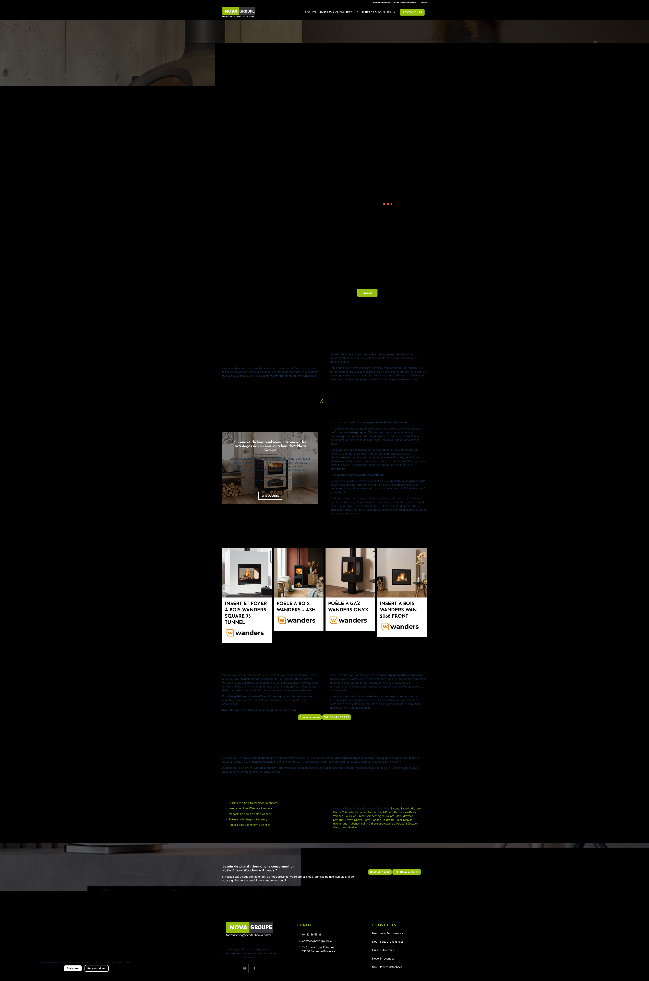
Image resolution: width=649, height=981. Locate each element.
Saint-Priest (385, 812)
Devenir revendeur (382, 2)
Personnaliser (96, 968)
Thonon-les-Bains (405, 812)
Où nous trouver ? (383, 950)
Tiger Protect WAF (394, 266)
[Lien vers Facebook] (254, 968)
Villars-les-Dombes (354, 812)
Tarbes (372, 812)
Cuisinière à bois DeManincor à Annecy (253, 803)
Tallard (390, 816)
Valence (338, 816)
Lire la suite (270, 486)
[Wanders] (247, 633)
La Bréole (388, 819)
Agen (381, 816)
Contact (423, 2)
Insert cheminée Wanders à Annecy (251, 808)
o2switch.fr (377, 266)
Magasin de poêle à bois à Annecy (250, 814)
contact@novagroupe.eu (317, 941)
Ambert (372, 816)
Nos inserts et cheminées (387, 941)
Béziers (353, 827)
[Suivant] (311, 468)
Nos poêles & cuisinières (387, 933)
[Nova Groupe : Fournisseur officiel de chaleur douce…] (238, 12)
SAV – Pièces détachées (405, 2)
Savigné (338, 819)
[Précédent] (230, 468)
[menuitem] (381, 2)
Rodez (400, 823)
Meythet (407, 816)
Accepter (73, 968)
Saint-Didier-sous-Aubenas (378, 823)
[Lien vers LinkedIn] (244, 968)
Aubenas (354, 823)
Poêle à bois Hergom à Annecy (248, 819)
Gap (398, 816)
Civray (349, 819)
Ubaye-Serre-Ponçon (367, 819)
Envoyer (367, 292)
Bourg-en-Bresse (355, 816)
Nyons (395, 808)
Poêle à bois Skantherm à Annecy (250, 824)
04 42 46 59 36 (312, 934)
